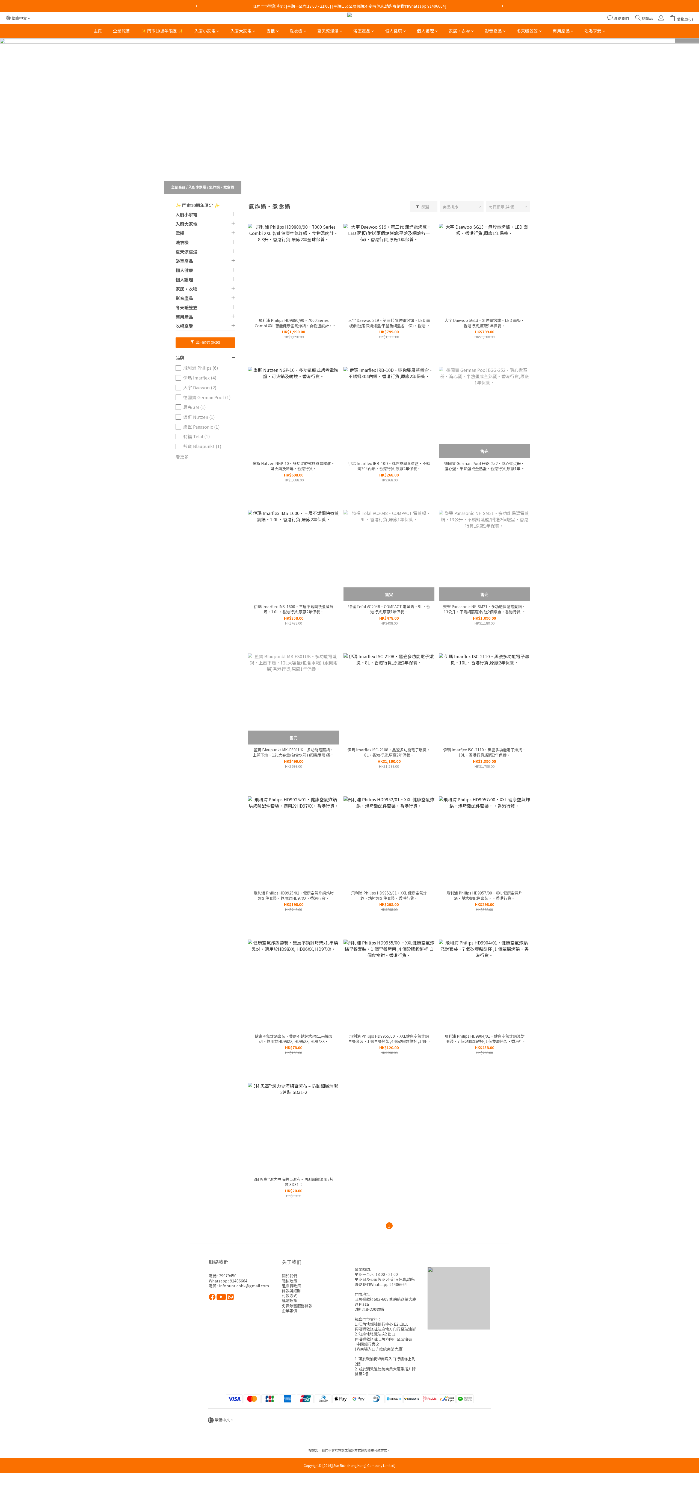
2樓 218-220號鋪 (369, 1309)
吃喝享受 (593, 31)
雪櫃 (270, 31)
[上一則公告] (196, 6)
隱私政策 (289, 1281)
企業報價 (121, 31)
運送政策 (289, 1300)
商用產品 (561, 31)
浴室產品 (361, 31)
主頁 (98, 31)
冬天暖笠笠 (527, 31)
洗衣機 (296, 31)
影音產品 (493, 31)
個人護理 (425, 31)
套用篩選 (207, 342)
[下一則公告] (502, 6)
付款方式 (289, 1295)
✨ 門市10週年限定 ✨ (162, 31)
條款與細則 (291, 1290)
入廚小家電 (205, 31)
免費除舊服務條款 (297, 1305)
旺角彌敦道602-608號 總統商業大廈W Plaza (385, 1301)
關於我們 (289, 1275)
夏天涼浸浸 (328, 31)
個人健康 (393, 31)
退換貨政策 (291, 1285)
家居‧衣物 (459, 31)
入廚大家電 (241, 31)
